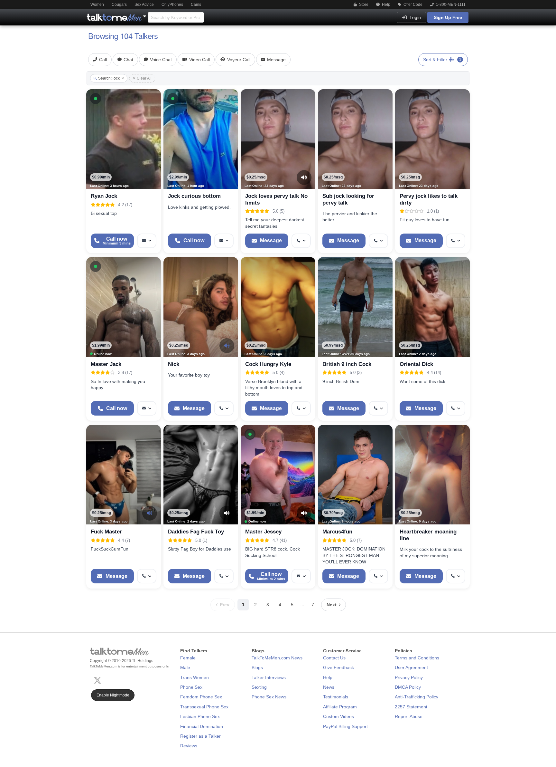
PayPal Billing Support (345, 726)
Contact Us (334, 657)
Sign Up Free (448, 17)
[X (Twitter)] (99, 680)
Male (185, 667)
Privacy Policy (409, 677)
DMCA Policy (408, 687)
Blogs (257, 667)
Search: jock (109, 78)
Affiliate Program (340, 706)
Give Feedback (338, 667)
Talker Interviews (269, 677)
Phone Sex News (269, 696)
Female (188, 657)
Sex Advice (144, 4)
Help (385, 4)
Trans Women (194, 677)
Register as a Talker (200, 736)
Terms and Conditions (417, 657)
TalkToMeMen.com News (277, 657)
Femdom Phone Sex (201, 696)
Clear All (144, 78)
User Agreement (411, 667)
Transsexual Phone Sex (204, 706)
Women (97, 4)
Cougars (119, 4)
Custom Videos (338, 716)
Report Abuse (408, 716)
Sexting (259, 687)
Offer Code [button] (412, 4)
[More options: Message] (146, 241)
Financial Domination (201, 726)
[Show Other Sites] (145, 14)
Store (363, 4)
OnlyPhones (172, 4)
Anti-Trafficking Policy (416, 696)
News (328, 687)
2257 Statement (411, 706)
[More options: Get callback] (301, 241)
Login (414, 17)
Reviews (188, 745)
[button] (95, 98)
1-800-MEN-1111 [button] (450, 4)
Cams (196, 4)
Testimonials (335, 696)
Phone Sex (191, 687)
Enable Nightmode (113, 695)
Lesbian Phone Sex (200, 716)
